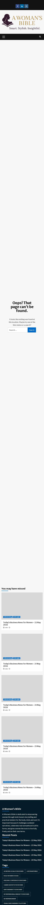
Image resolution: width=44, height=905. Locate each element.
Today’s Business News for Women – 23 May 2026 (21, 850)
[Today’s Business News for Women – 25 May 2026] (22, 729)
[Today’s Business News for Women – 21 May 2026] (22, 647)
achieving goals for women (13, 871)
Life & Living (8, 617)
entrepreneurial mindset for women (16, 894)
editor (6, 627)
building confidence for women (15, 880)
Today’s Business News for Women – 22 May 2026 (21, 840)
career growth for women (13, 885)
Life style (17, 617)
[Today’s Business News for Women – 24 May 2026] (22, 771)
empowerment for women (13, 889)
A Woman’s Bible (32, 871)
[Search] (40, 37)
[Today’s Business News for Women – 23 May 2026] (22, 688)
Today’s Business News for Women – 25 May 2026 (21, 855)
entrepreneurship (10, 898)
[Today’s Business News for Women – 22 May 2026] (22, 606)
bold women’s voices (11, 875)
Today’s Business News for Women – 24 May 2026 (21, 860)
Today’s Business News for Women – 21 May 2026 (21, 845)
